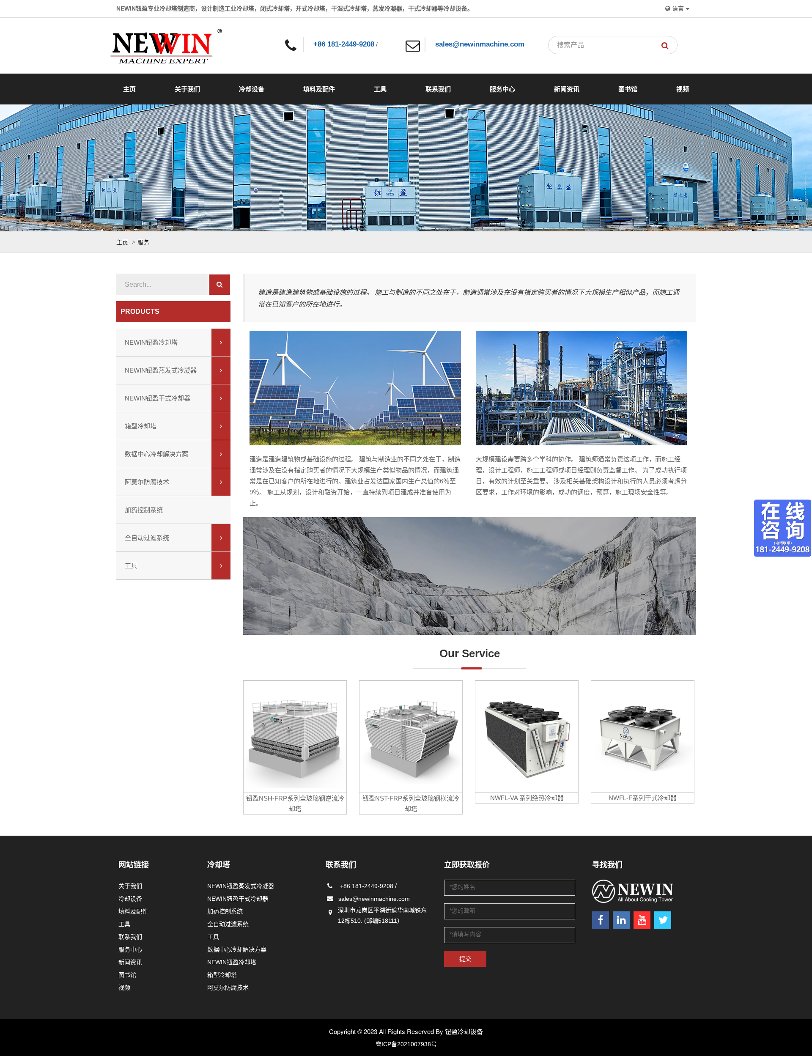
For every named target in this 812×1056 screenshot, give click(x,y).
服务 (143, 242)
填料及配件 (319, 89)
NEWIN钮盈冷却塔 (151, 342)
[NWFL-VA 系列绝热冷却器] (526, 736)
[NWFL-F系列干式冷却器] (642, 736)
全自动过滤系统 (147, 537)
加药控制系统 (144, 509)
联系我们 (438, 89)
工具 (380, 89)
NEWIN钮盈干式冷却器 (157, 398)
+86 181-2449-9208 (343, 44)
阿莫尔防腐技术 (147, 481)
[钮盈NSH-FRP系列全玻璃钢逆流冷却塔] (295, 736)
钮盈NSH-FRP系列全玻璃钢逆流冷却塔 (295, 803)
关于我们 (187, 89)
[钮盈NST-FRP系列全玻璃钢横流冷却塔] (410, 736)
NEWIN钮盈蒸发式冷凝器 (161, 370)
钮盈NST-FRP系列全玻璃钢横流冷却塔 (410, 803)
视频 (682, 89)
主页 (129, 89)
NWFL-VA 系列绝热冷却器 (527, 797)
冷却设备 (251, 89)
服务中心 (502, 89)
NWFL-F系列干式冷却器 (643, 797)
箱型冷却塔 (140, 426)
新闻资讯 (566, 89)
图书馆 (627, 89)
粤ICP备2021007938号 (406, 1044)
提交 (465, 958)
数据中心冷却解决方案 (156, 454)
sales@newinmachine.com (479, 44)
